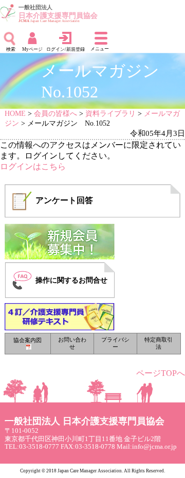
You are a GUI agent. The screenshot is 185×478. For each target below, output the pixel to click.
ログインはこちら (33, 166)
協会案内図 (27, 340)
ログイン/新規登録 (65, 49)
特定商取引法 (158, 343)
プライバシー (115, 343)
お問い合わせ (72, 343)
